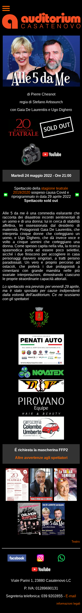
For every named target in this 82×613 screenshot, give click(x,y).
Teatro (76, 541)
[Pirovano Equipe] (41, 406)
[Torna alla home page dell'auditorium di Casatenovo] (41, 20)
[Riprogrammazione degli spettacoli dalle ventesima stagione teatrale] (23, 127)
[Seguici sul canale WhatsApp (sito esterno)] (61, 558)
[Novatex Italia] (41, 372)
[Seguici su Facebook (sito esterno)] (16, 558)
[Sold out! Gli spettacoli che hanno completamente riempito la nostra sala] (56, 127)
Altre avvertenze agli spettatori (41, 458)
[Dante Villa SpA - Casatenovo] (41, 385)
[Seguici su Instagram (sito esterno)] (40, 558)
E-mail (71, 596)
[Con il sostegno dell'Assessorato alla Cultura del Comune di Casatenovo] (39, 317)
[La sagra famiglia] (65, 484)
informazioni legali (68, 603)
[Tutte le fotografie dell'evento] (31, 154)
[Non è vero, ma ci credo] (41, 484)
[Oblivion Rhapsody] (29, 519)
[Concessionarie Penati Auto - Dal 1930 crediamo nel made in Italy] (41, 349)
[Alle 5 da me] (53, 519)
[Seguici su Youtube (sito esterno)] (41, 569)
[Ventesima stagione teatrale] (17, 484)
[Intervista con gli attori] (51, 154)
